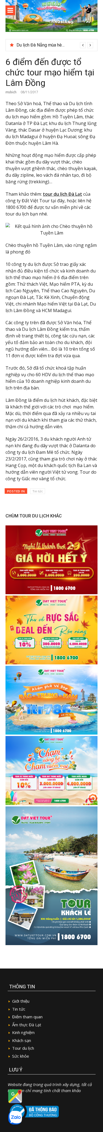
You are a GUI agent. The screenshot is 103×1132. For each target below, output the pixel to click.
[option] (54, 45)
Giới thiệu (20, 1001)
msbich (10, 92)
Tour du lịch (23, 1048)
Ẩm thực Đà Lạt (26, 1024)
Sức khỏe (20, 1056)
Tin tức (37, 491)
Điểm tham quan (27, 1016)
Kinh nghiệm (23, 1032)
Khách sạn (21, 1040)
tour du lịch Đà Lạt (62, 194)
